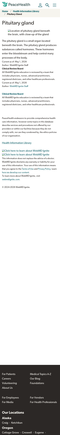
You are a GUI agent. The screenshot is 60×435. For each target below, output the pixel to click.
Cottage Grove (10, 432)
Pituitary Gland (14, 14)
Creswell (27, 432)
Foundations (37, 383)
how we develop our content (15, 172)
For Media (7, 402)
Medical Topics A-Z (40, 374)
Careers (6, 379)
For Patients (8, 374)
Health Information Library (26, 11)
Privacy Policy (44, 169)
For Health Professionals (43, 402)
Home (5, 11)
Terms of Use (28, 169)
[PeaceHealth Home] (16, 4)
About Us (7, 388)
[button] (47, 5)
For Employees (10, 398)
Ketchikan (16, 423)
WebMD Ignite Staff (19, 86)
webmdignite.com (11, 179)
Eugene (39, 432)
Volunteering (9, 383)
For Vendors (37, 398)
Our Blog (35, 379)
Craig (5, 423)
